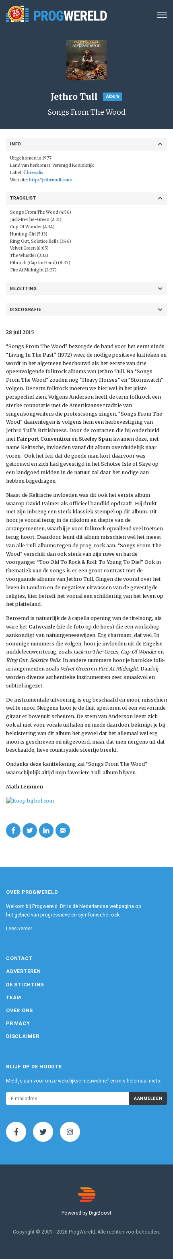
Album (112, 96)
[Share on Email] (63, 830)
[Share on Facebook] (13, 830)
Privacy (18, 1023)
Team (13, 997)
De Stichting (25, 985)
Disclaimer (22, 1036)
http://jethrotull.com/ (50, 180)
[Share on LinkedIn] (46, 830)
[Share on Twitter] (30, 830)
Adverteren (23, 971)
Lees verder (19, 928)
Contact (19, 958)
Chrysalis (33, 172)
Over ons (19, 1010)
